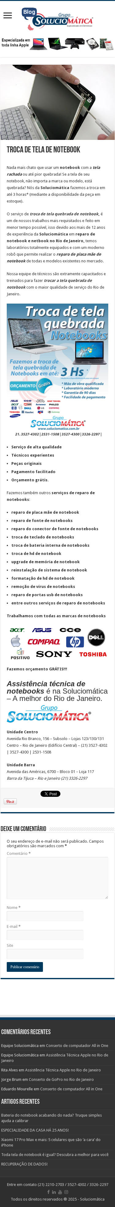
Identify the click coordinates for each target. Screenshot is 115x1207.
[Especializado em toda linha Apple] (57, 43)
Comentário (19, 853)
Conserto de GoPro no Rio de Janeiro (61, 1079)
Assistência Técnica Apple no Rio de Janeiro (63, 1070)
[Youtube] (60, 1192)
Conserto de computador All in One (77, 1045)
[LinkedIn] (54, 1192)
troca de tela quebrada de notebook (63, 214)
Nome (14, 907)
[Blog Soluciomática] (57, 17)
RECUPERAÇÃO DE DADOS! (24, 1164)
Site (10, 945)
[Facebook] (48, 1192)
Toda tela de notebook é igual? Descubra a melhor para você (55, 1154)
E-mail (14, 926)
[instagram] (66, 1192)
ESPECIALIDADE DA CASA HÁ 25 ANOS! (35, 1130)
